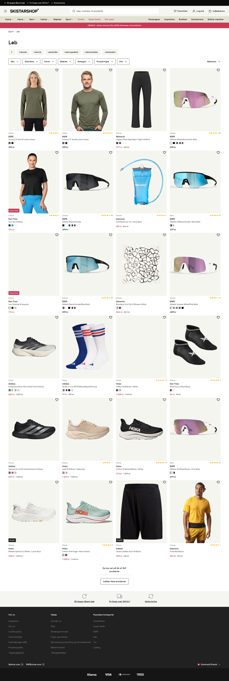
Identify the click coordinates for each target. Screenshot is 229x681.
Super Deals (95, 19)
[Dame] (13, 19)
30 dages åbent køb (16, 3)
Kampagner (154, 19)
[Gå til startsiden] (24, 10)
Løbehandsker (91, 52)
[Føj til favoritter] (57, 70)
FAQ (53, 626)
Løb (18, 32)
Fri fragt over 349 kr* (39, 3)
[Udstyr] (48, 19)
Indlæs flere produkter (114, 581)
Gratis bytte (59, 3)
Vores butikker (15, 637)
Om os (11, 626)
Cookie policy (15, 632)
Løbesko (23, 52)
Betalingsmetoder (59, 632)
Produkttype (103, 62)
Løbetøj (37, 52)
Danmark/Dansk (209, 664)
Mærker (57, 19)
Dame (8, 19)
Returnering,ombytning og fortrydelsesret (71, 642)
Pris (121, 62)
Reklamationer (58, 648)
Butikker (183, 19)
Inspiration (169, 19)
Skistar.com (14, 664)
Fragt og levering (59, 637)
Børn (32, 19)
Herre (20, 19)
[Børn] (35, 19)
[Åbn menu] (5, 11)
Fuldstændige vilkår (17, 642)
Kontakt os (56, 621)
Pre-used (109, 19)
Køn (12, 62)
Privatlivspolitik (15, 648)
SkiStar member (216, 19)
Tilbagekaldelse (58, 653)
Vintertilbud (98, 621)
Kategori (82, 62)
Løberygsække (71, 52)
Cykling (96, 648)
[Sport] (73, 19)
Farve (47, 62)
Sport (68, 19)
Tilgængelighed (16, 653)
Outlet (81, 19)
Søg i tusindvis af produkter (89, 11)
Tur (94, 642)
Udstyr (44, 19)
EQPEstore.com (33, 664)
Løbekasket (110, 52)
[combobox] (214, 61)
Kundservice (197, 19)
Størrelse (29, 62)
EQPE (95, 632)
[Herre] (24, 19)
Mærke (63, 62)
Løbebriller (53, 52)
